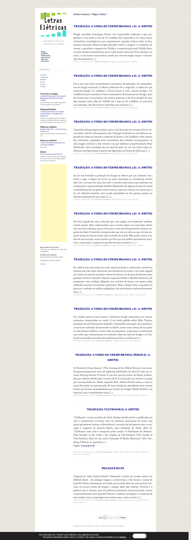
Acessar (42, 264)
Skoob (42, 84)
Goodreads (44, 77)
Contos (106, 500)
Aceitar (140, 536)
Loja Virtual (45, 57)
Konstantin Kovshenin (116, 526)
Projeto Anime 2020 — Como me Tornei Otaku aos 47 (53, 130)
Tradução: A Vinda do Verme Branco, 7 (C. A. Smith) (113, 26)
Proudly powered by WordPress (84, 526)
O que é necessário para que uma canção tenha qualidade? (52, 143)
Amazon (43, 74)
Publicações (45, 55)
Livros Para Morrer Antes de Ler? (51, 154)
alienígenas (128, 500)
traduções (134, 61)
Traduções (105, 61)
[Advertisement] (53, 203)
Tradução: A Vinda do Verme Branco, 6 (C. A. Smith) (113, 75)
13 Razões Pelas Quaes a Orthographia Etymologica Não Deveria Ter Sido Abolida (53, 98)
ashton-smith (120, 61)
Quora (42, 81)
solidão (129, 245)
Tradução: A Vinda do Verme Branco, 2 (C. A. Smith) (113, 259)
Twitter (43, 86)
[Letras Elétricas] (53, 37)
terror (128, 61)
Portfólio (44, 53)
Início (43, 51)
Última (123, 517)
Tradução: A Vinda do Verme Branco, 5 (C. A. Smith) (113, 121)
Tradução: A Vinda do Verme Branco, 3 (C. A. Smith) (113, 213)
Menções (44, 59)
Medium (43, 79)
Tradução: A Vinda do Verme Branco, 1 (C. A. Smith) (113, 308)
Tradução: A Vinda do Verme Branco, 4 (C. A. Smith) (113, 167)
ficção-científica (134, 452)
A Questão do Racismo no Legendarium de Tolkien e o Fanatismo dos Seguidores (52, 113)
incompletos (106, 199)
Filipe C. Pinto (99, 14)
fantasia (145, 500)
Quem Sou (45, 61)
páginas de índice (134, 395)
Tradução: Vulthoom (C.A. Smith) (113, 409)
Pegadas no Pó (113, 468)
